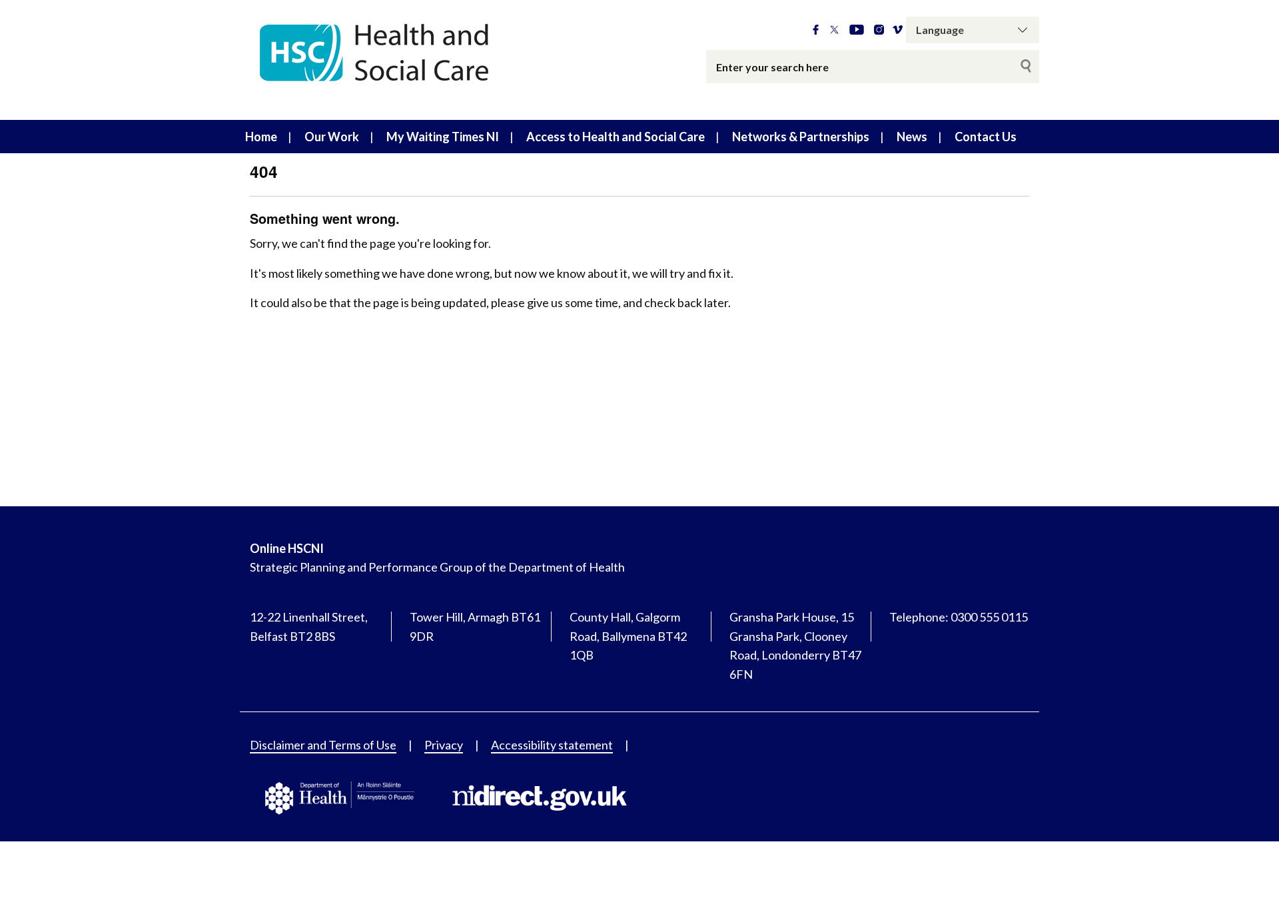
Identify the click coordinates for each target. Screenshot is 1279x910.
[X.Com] (834, 30)
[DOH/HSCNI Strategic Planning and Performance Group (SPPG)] (406, 60)
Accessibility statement (552, 744)
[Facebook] (815, 30)
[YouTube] (857, 30)
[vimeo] (897, 30)
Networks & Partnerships (800, 136)
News (912, 136)
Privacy (443, 744)
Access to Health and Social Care (615, 136)
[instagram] (879, 30)
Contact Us (986, 136)
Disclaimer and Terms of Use (323, 744)
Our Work (331, 136)
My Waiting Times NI (442, 136)
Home (261, 136)
